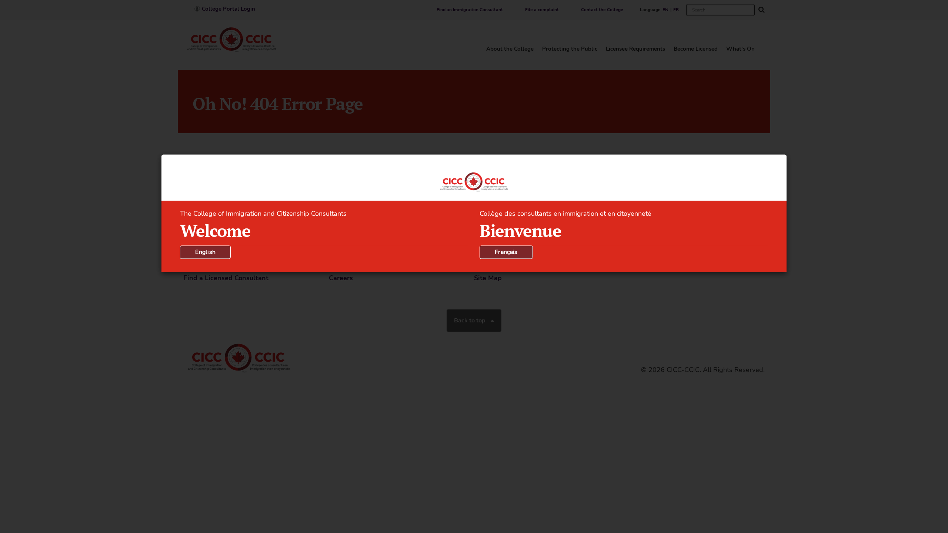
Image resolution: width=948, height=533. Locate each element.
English (205, 252)
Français (506, 252)
